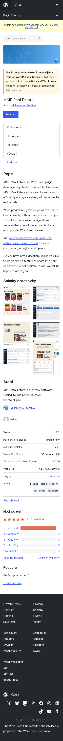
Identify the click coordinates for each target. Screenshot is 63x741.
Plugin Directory (12, 15)
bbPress (8, 673)
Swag (38, 650)
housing (34, 484)
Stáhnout (11, 114)
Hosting (8, 615)
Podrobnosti (14, 127)
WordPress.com (13, 661)
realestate (53, 491)
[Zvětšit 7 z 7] (55, 345)
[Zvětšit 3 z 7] (25, 353)
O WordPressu (12, 604)
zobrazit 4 (54, 476)
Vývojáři (12, 153)
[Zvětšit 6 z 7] (55, 327)
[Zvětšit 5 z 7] (55, 309)
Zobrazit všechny (49, 557)
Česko (15, 694)
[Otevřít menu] (57, 5)
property (53, 484)
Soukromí (9, 622)
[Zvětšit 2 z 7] (25, 324)
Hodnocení (13, 136)
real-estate (39, 491)
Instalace (12, 144)
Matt (6, 667)
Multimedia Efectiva (23, 105)
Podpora (12, 162)
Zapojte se (39, 632)
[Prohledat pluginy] (39, 38)
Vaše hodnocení (13, 557)
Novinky (8, 610)
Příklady (38, 604)
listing (44, 484)
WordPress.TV (12, 650)
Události (38, 638)
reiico (13, 419)
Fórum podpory (12, 583)
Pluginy (37, 615)
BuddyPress (10, 679)
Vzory (37, 622)
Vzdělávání (10, 632)
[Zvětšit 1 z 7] (25, 291)
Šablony (38, 610)
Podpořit (38, 644)
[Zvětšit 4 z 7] (55, 291)
